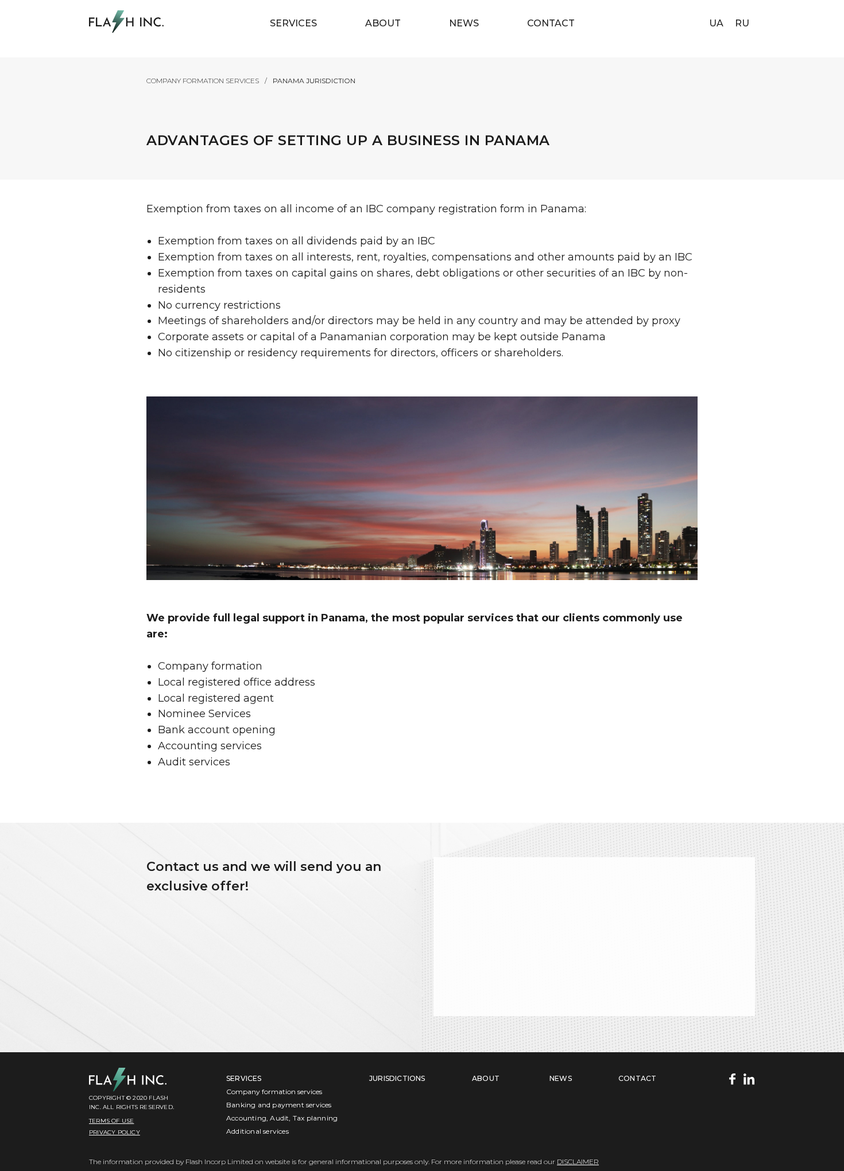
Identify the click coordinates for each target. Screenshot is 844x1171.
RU (742, 23)
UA (716, 23)
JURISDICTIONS (397, 1078)
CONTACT (637, 1078)
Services (293, 23)
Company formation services (202, 80)
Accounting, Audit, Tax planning (282, 1118)
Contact (551, 23)
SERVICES (244, 1078)
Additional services (257, 1131)
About (383, 23)
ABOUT (486, 1078)
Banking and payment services (279, 1104)
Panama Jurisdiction (314, 80)
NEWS (464, 23)
